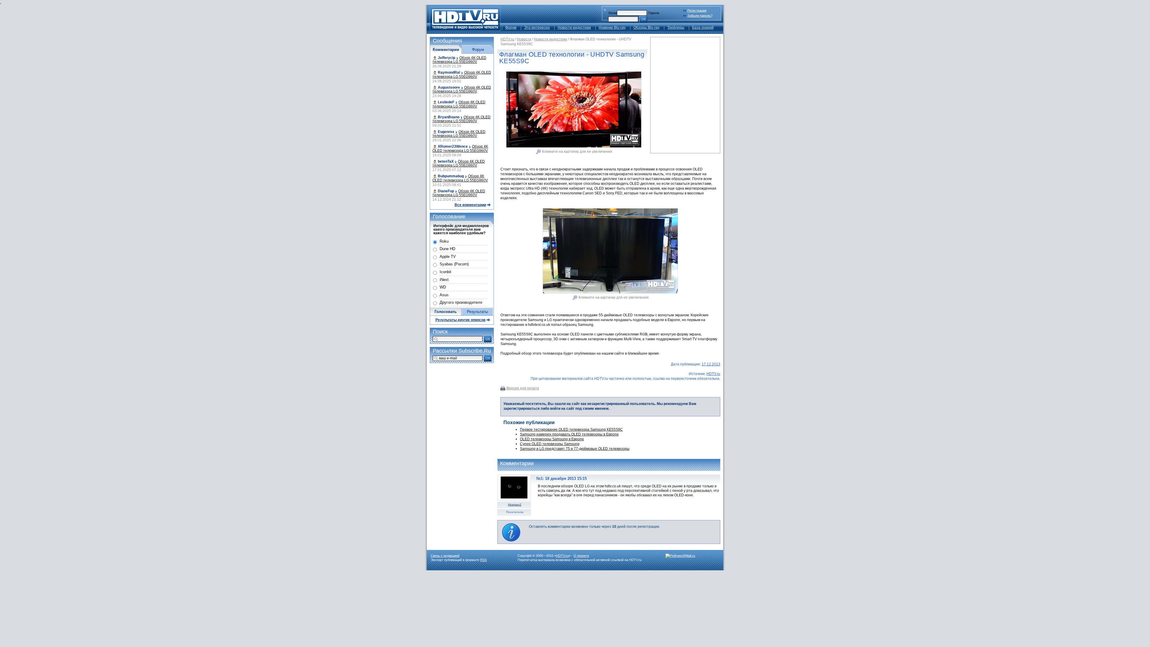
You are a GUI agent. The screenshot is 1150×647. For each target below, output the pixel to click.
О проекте (581, 555)
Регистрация (696, 10)
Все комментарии (470, 205)
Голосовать (446, 311)
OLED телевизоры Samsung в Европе (552, 439)
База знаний (703, 27)
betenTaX (446, 161)
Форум (510, 27)
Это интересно (537, 27)
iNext (444, 279)
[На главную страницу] (465, 29)
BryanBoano (448, 117)
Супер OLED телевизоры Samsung (549, 444)
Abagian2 (514, 504)
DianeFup (446, 191)
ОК (643, 19)
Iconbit (445, 272)
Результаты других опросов (460, 320)
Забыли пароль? (699, 15)
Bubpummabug (451, 176)
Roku (444, 241)
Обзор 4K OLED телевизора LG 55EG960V (459, 60)
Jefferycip (446, 58)
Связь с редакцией (445, 555)
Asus (444, 295)
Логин (612, 13)
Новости (524, 39)
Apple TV (448, 256)
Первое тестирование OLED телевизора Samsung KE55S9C (571, 429)
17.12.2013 (711, 364)
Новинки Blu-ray (612, 27)
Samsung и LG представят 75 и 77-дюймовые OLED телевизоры (575, 449)
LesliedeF (446, 102)
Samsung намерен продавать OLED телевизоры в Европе (569, 434)
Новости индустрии (574, 27)
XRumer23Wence (453, 146)
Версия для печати (522, 388)
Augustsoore (449, 87)
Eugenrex (446, 132)
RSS (483, 560)
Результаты (477, 311)
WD (443, 287)
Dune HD (447, 249)
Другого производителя (461, 302)
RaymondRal (449, 72)
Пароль (653, 13)
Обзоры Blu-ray (646, 27)
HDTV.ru (507, 39)
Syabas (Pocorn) (454, 264)
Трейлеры (675, 27)
